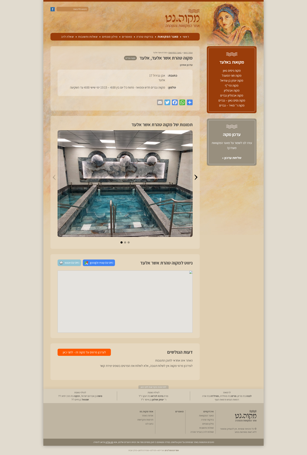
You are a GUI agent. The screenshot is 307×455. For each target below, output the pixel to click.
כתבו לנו (149, 423)
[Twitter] (166, 102)
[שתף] (189, 102)
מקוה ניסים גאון (232, 70)
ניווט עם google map (101, 262)
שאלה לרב (67, 37)
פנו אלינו (109, 442)
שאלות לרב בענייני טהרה (202, 432)
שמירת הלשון (143, 450)
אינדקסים (208, 411)
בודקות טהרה (144, 37)
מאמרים (127, 37)
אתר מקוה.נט (146, 411)
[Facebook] (174, 102)
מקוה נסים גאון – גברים (231, 100)
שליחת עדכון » (231, 158)
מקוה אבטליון (231, 90)
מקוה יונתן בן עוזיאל (231, 80)
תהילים (153, 450)
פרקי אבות (132, 450)
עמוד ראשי (188, 52)
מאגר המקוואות (168, 37)
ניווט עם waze (72, 262)
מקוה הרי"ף (231, 85)
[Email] (159, 102)
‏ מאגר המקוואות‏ (175, 52)
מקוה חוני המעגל (231, 75)
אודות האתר (147, 415)
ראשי (186, 37)
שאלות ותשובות (88, 37)
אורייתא (161, 450)
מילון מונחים (110, 37)
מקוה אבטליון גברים (231, 95)
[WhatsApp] (181, 102)
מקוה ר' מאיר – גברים (231, 105)
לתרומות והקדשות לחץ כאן (153, 387)
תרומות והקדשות (145, 419)
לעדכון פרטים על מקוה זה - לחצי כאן (84, 352)
